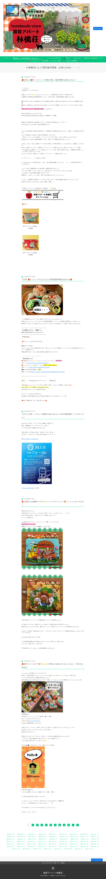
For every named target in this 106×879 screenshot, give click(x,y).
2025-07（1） (95, 834)
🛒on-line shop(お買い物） (53, 58)
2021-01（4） (79, 849)
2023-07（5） (42, 841)
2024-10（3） (95, 836)
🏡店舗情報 (45, 60)
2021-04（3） (48, 849)
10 (68, 825)
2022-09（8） (53, 844)
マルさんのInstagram (28, 488)
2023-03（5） (84, 841)
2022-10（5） (42, 844)
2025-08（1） (84, 834)
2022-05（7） (95, 844)
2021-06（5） (27, 849)
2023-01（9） (10, 844)
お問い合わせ (98, 28)
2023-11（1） (95, 839)
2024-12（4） (74, 836)
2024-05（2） (53, 839)
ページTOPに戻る (96, 860)
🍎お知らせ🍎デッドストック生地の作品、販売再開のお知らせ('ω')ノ (49, 80)
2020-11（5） (89, 849)
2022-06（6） (84, 844)
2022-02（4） (32, 846)
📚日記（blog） (77, 58)
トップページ (7, 58)
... (73, 825)
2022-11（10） (31, 844)
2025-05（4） (21, 836)
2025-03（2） (43, 836)
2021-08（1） (95, 846)
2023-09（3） (21, 841)
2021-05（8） (37, 849)
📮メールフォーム (34, 60)
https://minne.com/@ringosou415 (39, 367)
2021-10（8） (74, 846)
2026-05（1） (32, 834)
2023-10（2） (10, 841)
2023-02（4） (95, 841)
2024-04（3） (64, 839)
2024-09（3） (11, 839)
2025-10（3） (74, 834)
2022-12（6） (21, 844)
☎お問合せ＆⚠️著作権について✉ (93, 58)
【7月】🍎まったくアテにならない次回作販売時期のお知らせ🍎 (47, 279)
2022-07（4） (74, 844)
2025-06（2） (11, 836)
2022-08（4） (63, 844)
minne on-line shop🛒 (33, 720)
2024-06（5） (43, 839)
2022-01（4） (42, 846)
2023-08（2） (31, 841)
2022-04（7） (11, 846)
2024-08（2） (21, 839)
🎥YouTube (67, 58)
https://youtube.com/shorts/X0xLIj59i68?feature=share (47, 371)
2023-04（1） (74, 841)
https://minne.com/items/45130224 (38, 363)
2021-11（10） (63, 846)
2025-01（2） (64, 836)
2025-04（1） (32, 836)
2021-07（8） (16, 849)
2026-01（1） (53, 834)
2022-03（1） (21, 846)
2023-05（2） (63, 841)
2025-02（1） (53, 836)
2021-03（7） (58, 849)
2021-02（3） (69, 849)
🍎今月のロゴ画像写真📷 (72, 60)
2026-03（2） (42, 834)
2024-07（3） (32, 839)
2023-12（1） (85, 839)
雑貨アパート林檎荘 (53, 873)
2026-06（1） (21, 834)
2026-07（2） (11, 834)
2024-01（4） (74, 839)
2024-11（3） (84, 836)
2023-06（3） (53, 841)
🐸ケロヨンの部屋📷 (56, 60)
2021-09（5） (84, 846)
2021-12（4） (53, 846)
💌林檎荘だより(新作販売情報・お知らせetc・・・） (28, 58)
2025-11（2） (63, 834)
